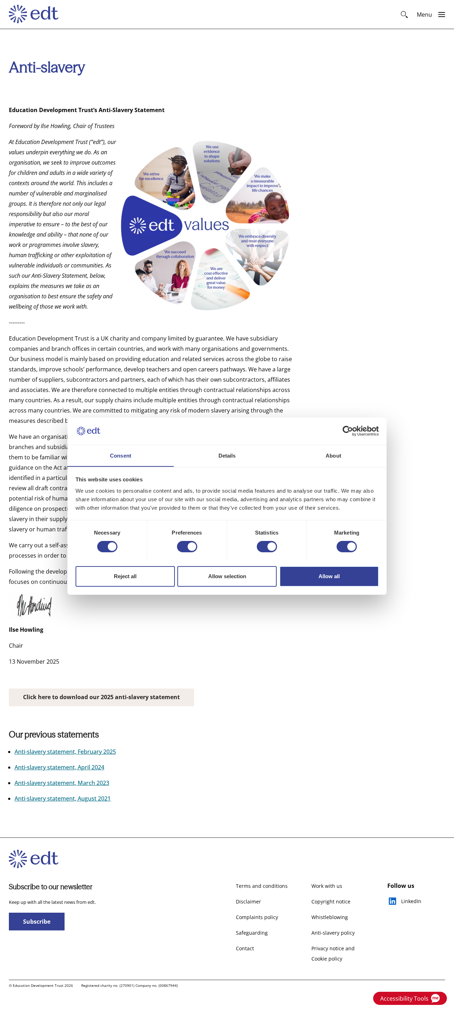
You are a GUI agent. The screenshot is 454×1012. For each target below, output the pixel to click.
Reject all (125, 576)
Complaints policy (257, 917)
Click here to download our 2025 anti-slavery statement (101, 697)
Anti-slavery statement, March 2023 (62, 783)
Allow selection (227, 576)
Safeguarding (252, 932)
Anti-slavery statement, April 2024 (59, 767)
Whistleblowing (329, 917)
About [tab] (333, 455)
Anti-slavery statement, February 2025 (65, 752)
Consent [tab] (120, 455)
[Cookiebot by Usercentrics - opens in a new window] (348, 431)
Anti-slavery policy (333, 932)
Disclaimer (248, 901)
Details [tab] (227, 455)
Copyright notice (330, 901)
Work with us (326, 886)
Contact (245, 948)
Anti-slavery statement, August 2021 (63, 798)
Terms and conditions (262, 886)
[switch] (187, 546)
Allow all (329, 576)
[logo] (37, 14)
